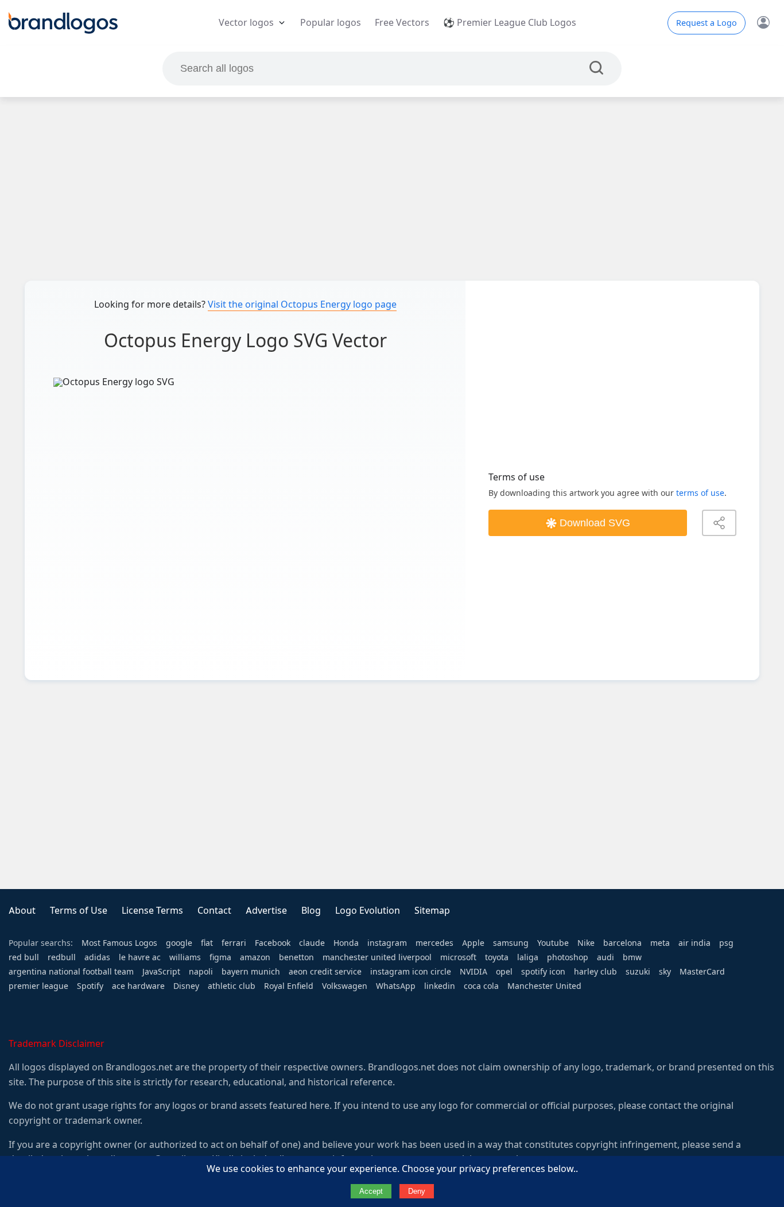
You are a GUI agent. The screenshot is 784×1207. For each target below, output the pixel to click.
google (179, 943)
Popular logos (330, 23)
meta (660, 943)
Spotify (90, 986)
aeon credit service (325, 972)
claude (312, 943)
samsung (511, 943)
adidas (97, 957)
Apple (473, 943)
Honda (346, 943)
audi (605, 957)
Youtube (553, 943)
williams (185, 957)
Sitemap (432, 911)
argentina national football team (71, 972)
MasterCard (702, 972)
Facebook (272, 943)
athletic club (231, 986)
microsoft (458, 957)
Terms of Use (78, 911)
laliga (527, 957)
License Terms (152, 911)
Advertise (266, 911)
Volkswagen (344, 986)
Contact (214, 911)
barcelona (622, 943)
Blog (311, 911)
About (22, 911)
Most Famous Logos (119, 943)
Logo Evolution (367, 911)
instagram (387, 943)
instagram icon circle (410, 972)
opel (504, 972)
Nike (586, 943)
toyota (497, 957)
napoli (201, 972)
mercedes (434, 943)
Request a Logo (706, 23)
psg (726, 943)
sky (665, 972)
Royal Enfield (288, 986)
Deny (416, 1191)
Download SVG (595, 523)
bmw (632, 957)
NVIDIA (473, 972)
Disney (186, 986)
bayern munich (251, 972)
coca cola (481, 986)
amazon (255, 957)
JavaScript (161, 972)
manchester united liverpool (377, 957)
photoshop (567, 957)
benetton (296, 957)
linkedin (439, 986)
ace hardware (138, 986)
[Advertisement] (392, 188)
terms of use (700, 493)
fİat (207, 943)
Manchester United (544, 986)
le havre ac (140, 957)
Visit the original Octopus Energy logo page (302, 304)
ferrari (234, 943)
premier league (38, 986)
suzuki (638, 972)
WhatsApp (396, 986)
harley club (595, 972)
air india (694, 943)
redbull (62, 957)
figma (220, 957)
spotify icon (543, 972)
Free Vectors (402, 23)
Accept (371, 1191)
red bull (24, 957)
